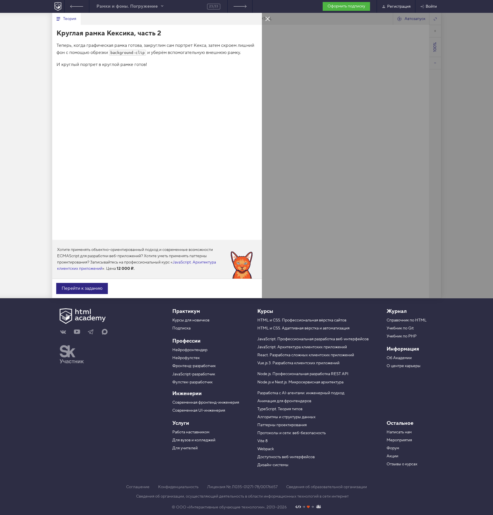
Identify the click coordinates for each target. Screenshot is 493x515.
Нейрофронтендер (189, 350)
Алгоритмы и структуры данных (286, 417)
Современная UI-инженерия (198, 410)
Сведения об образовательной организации (326, 487)
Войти (431, 6)
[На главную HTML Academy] (58, 6)
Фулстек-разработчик (192, 382)
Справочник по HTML (407, 320)
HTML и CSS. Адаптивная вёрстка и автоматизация (303, 328)
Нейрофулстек (186, 358)
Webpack (265, 449)
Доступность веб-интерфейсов (286, 457)
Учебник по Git (400, 328)
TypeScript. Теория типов (279, 409)
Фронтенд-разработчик (194, 366)
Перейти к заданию (82, 288)
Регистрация (399, 6)
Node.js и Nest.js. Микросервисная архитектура (300, 382)
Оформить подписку (346, 6)
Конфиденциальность (178, 487)
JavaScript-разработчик (193, 374)
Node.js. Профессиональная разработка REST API (302, 374)
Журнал (397, 311)
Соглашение (137, 487)
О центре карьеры (404, 366)
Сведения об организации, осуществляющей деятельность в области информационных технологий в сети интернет (242, 496)
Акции (392, 456)
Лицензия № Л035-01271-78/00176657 (242, 487)
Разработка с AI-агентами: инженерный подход (300, 393)
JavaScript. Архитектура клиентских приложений (302, 347)
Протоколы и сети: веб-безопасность (291, 433)
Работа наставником (190, 432)
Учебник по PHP (402, 336)
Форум (393, 448)
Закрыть (267, 18)
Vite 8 (262, 441)
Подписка (181, 328)
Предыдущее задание (76, 6)
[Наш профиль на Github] (308, 507)
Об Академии (399, 358)
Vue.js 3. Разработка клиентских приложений (298, 363)
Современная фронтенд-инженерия (205, 402)
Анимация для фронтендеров (284, 401)
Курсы (265, 311)
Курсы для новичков (190, 320)
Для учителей (185, 448)
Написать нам (399, 432)
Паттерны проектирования (282, 425)
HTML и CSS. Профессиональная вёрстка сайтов (301, 320)
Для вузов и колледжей (193, 440)
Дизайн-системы (272, 465)
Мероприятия (399, 440)
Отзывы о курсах (402, 464)
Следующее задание (239, 6)
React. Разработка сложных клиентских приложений (305, 355)
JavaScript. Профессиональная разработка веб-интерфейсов (313, 339)
